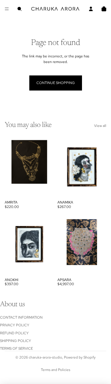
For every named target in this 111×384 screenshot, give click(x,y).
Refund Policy (14, 333)
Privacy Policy (14, 325)
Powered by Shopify (80, 357)
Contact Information (21, 317)
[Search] (19, 8)
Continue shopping (55, 82)
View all (100, 125)
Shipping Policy (15, 340)
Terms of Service (16, 348)
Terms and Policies (55, 369)
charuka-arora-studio (45, 357)
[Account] (90, 8)
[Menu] (7, 9)
